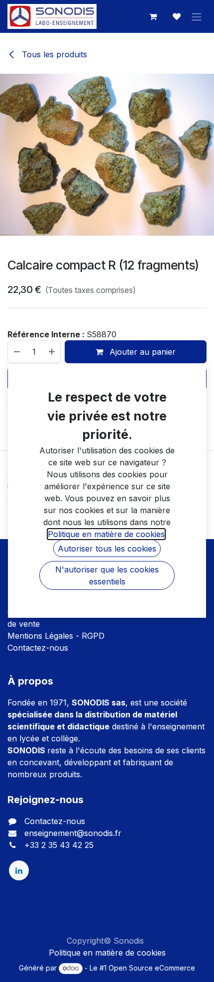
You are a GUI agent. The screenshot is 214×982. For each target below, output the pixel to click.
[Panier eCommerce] (153, 16)
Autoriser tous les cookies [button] (107, 549)
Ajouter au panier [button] (141, 352)
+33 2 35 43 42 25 (59, 845)
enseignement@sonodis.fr (72, 833)
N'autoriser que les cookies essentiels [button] (107, 575)
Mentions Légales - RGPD (56, 636)
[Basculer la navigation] (197, 16)
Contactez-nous (37, 648)
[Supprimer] (16, 352)
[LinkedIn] (19, 870)
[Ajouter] (52, 352)
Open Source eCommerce (151, 968)
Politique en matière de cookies (107, 953)
